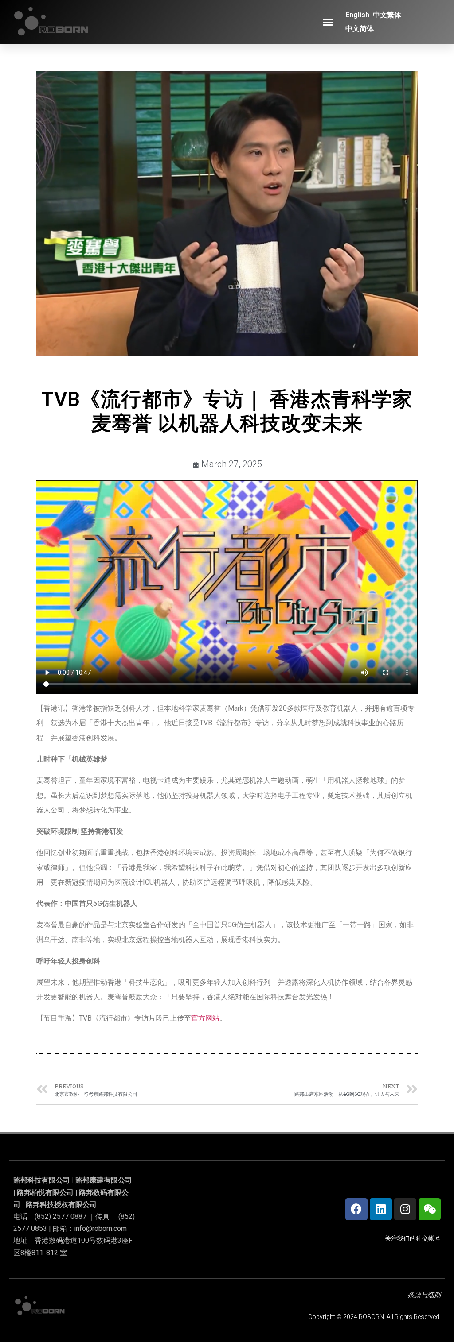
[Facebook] (356, 1209)
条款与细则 (424, 1295)
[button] (328, 22)
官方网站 (205, 1018)
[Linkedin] (381, 1209)
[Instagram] (405, 1209)
